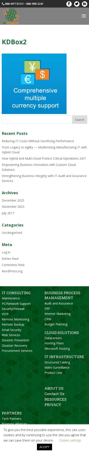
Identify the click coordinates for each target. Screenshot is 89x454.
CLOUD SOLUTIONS (61, 332)
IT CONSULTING (16, 292)
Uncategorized (12, 233)
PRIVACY (52, 404)
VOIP (5, 314)
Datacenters (53, 338)
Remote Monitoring (15, 319)
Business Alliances (14, 424)
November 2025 (13, 207)
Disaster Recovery (14, 345)
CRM (47, 319)
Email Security (11, 330)
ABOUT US (54, 388)
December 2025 (13, 200)
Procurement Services (17, 351)
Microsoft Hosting (57, 348)
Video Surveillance (57, 367)
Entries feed (10, 259)
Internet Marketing (57, 314)
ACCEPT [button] (44, 447)
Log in (6, 252)
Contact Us (54, 393)
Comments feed (13, 265)
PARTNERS (12, 413)
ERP (47, 308)
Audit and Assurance (58, 303)
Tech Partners (11, 419)
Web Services (11, 335)
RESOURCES (55, 399)
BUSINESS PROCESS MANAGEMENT (62, 295)
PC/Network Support (16, 304)
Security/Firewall (13, 309)
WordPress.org (12, 271)
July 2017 (8, 213)
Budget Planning (55, 324)
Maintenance (11, 298)
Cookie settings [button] (70, 440)
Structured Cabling (57, 362)
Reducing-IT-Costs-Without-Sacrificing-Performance (38, 141)
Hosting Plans (54, 343)
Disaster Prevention (15, 340)
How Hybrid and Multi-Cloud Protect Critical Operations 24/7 (44, 158)
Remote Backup (13, 324)
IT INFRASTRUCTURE (64, 356)
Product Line (53, 373)
